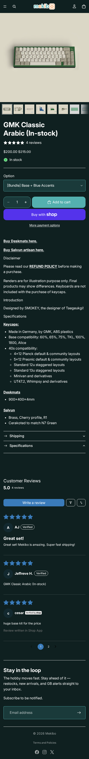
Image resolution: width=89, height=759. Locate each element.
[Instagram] (44, 752)
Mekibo (50, 733)
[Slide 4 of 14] (41, 109)
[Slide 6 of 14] (63, 109)
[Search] (14, 6)
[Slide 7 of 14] (74, 109)
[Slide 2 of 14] (18, 109)
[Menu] (5, 6)
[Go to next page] (56, 647)
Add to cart (61, 202)
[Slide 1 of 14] (7, 109)
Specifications (21, 445)
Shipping (17, 436)
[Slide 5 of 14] (52, 109)
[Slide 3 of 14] (29, 109)
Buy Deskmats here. (20, 241)
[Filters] (70, 502)
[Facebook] (37, 752)
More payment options (44, 225)
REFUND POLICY (43, 266)
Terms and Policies (44, 742)
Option (8, 176)
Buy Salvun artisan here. (23, 250)
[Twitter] (52, 752)
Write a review (33, 503)
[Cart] (84, 6)
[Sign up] (79, 712)
